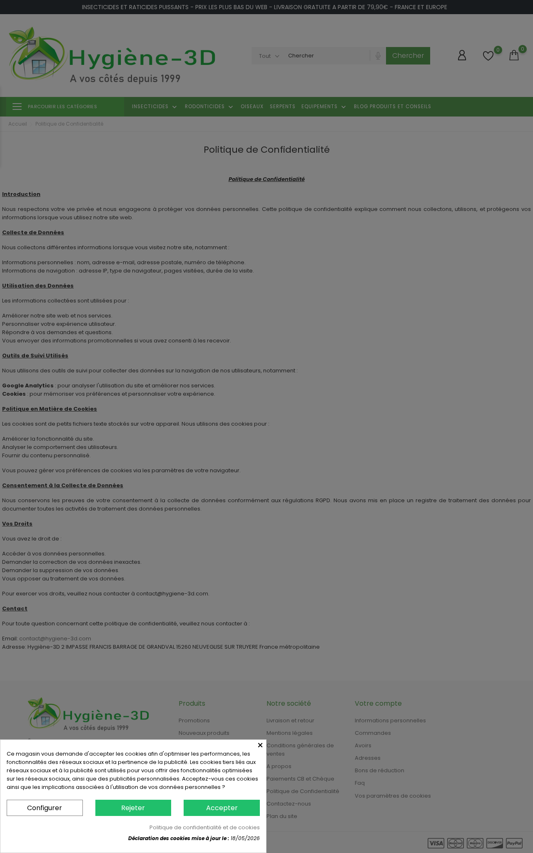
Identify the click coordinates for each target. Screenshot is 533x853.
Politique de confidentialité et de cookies (204, 827)
